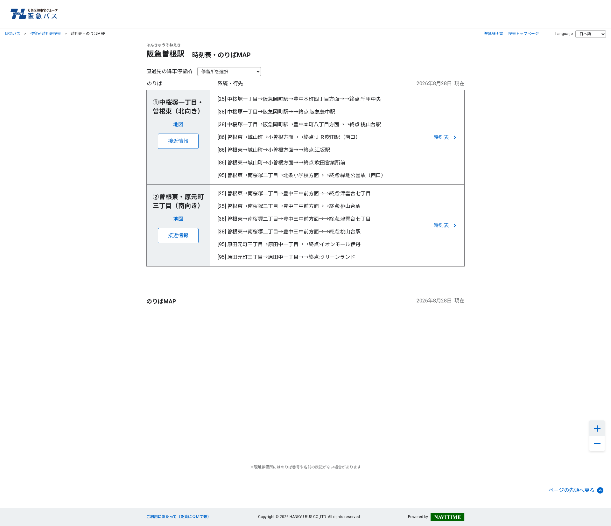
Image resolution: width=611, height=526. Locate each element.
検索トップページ (523, 33)
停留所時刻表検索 (45, 33)
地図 (178, 124)
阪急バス (12, 33)
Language (564, 33)
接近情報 (178, 141)
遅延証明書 (493, 33)
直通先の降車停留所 (169, 71)
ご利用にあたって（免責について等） (178, 517)
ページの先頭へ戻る (571, 490)
